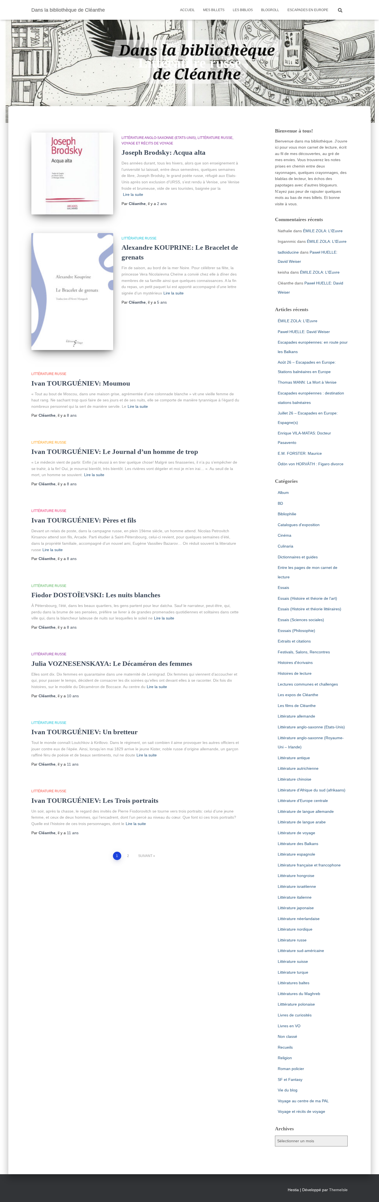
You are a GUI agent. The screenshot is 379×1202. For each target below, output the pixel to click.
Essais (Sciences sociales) (301, 620)
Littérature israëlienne (297, 886)
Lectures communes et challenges (308, 684)
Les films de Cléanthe (297, 705)
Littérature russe (215, 138)
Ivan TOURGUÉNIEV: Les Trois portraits (94, 800)
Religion (285, 1058)
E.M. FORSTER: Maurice (300, 453)
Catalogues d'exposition (299, 525)
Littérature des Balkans (298, 843)
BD (280, 503)
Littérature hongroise (296, 875)
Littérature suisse (293, 961)
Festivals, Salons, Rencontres (304, 652)
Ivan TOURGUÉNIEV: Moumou (80, 383)
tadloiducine (288, 252)
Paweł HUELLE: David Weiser (304, 331)
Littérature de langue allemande (306, 811)
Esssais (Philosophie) (296, 630)
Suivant (145, 856)
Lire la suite (133, 194)
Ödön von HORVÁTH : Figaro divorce (310, 464)
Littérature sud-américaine (301, 950)
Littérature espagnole (296, 854)
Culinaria (285, 546)
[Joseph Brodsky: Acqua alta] (72, 173)
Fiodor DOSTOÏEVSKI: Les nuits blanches (95, 595)
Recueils (285, 1047)
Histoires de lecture (295, 673)
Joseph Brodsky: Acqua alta (164, 152)
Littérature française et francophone (309, 865)
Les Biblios (243, 10)
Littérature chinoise (294, 779)
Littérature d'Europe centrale (303, 800)
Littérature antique (294, 758)
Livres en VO (289, 1026)
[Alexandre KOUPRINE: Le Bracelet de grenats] (72, 291)
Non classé (287, 1036)
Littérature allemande (296, 716)
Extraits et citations (294, 641)
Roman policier (291, 1068)
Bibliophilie (287, 514)
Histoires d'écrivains (295, 662)
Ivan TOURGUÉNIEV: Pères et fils (83, 520)
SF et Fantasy (290, 1079)
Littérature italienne (295, 897)
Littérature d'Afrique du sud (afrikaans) (311, 790)
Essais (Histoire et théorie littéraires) (309, 609)
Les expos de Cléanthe (298, 695)
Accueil (187, 10)
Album (283, 492)
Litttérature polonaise (296, 1004)
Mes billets (213, 10)
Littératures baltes (293, 983)
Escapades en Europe (307, 10)
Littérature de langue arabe (302, 822)
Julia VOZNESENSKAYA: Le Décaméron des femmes (111, 663)
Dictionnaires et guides (298, 557)
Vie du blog (287, 1090)
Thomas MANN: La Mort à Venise (307, 382)
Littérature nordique (295, 929)
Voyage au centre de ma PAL (303, 1101)
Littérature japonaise (296, 908)
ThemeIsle (338, 1190)
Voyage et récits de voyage (147, 143)
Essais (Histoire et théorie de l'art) (307, 598)
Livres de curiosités (295, 1015)
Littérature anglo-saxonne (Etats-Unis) (159, 138)
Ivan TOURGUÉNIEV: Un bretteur (84, 732)
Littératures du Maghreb (299, 993)
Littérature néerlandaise (299, 918)
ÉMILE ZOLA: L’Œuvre (323, 231)
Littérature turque (293, 972)
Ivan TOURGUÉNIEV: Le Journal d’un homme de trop (114, 451)
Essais (283, 587)
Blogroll (270, 10)
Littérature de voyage (296, 833)
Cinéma (284, 535)
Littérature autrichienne (298, 768)
